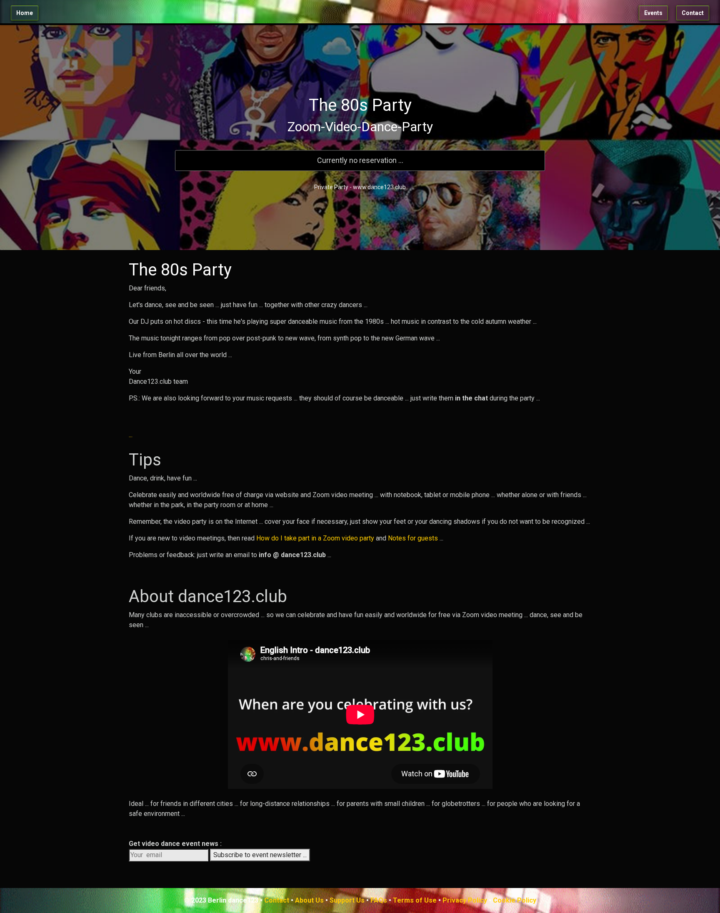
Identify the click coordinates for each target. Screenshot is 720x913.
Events (653, 13)
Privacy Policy (464, 900)
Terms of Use (415, 900)
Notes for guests (413, 538)
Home (24, 13)
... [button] (130, 435)
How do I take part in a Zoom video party (315, 538)
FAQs (378, 900)
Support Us (347, 900)
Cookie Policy (514, 900)
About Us (309, 900)
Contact (693, 13)
